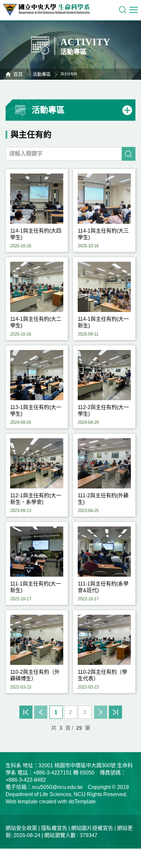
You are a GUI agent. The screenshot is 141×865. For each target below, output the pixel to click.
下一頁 (100, 712)
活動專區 (41, 74)
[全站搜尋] (122, 9)
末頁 (115, 712)
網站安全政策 (21, 828)
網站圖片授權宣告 (92, 828)
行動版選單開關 (134, 10)
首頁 (18, 74)
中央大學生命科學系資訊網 (49, 9)
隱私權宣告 (54, 828)
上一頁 (40, 712)
